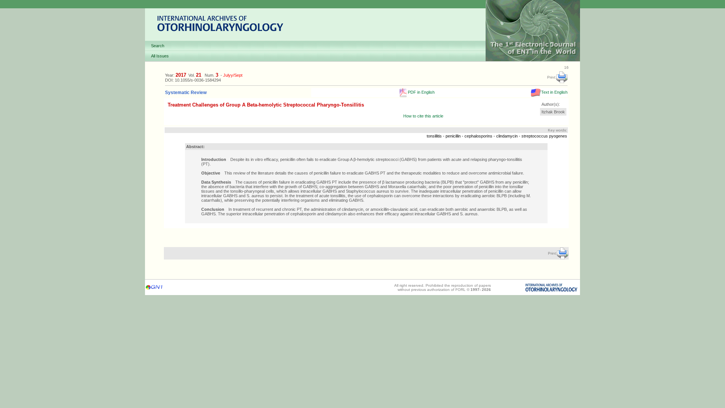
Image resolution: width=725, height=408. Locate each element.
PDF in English (421, 92)
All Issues (160, 56)
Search (157, 45)
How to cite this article (423, 116)
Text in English (554, 92)
